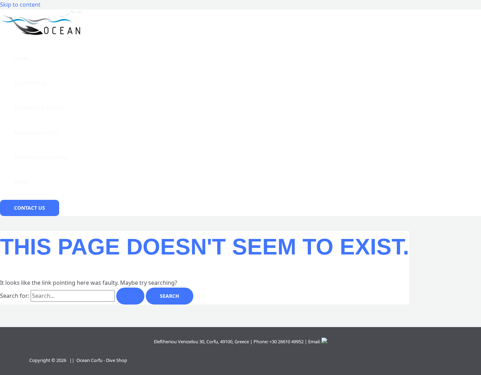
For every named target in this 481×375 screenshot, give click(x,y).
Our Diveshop (30, 83)
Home (21, 58)
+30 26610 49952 (286, 341)
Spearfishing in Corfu (39, 107)
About (21, 181)
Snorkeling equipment (40, 157)
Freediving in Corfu (37, 132)
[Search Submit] (130, 296)
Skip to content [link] (20, 4)
